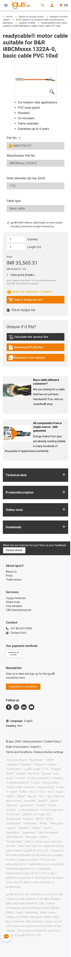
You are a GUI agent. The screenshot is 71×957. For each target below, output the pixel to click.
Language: (21, 720)
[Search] (42, 5)
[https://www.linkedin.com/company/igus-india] (24, 707)
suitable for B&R (27, 23)
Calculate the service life (29, 337)
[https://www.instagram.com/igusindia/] (16, 707)
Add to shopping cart (25, 300)
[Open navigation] (6, 5)
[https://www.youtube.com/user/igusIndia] (31, 707)
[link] (35, 338)
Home (9, 16)
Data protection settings (48, 752)
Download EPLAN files (25, 348)
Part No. (12, 138)
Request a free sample (26, 358)
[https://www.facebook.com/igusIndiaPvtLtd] (9, 707)
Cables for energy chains (31, 16)
